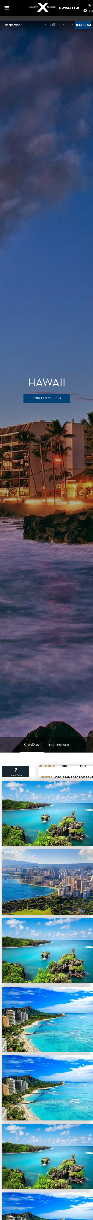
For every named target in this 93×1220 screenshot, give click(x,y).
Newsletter (69, 8)
